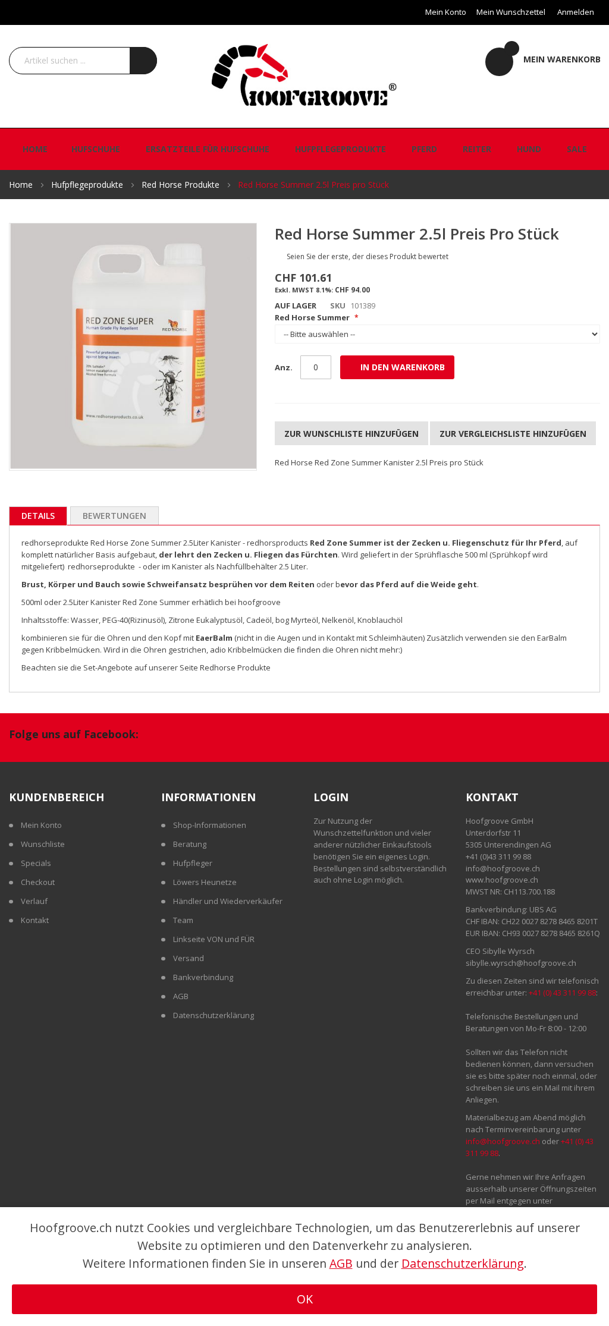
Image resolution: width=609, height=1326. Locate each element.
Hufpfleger (192, 863)
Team (183, 920)
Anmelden (575, 12)
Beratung (189, 844)
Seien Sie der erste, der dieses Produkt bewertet (367, 256)
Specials (36, 863)
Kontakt (35, 920)
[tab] (38, 515)
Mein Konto (445, 12)
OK (305, 1299)
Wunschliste (43, 844)
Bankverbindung (203, 977)
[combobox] (83, 60)
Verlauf (34, 901)
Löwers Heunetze (205, 882)
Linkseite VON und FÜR (214, 939)
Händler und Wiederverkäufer (227, 901)
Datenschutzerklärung (213, 1015)
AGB (181, 996)
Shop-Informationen (209, 825)
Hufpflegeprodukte (88, 184)
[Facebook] (160, 736)
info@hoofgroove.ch (503, 868)
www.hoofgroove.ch (502, 879)
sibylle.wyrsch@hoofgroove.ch (521, 963)
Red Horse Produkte (182, 184)
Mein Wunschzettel (510, 12)
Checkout (38, 882)
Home (22, 184)
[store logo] (304, 73)
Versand (188, 958)
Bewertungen (114, 515)
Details (38, 515)
